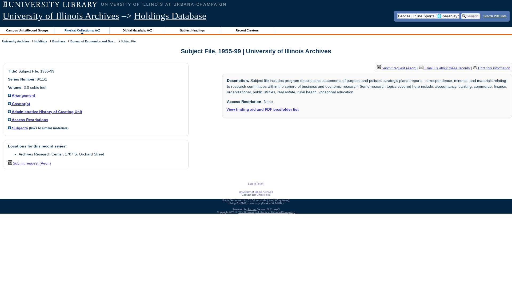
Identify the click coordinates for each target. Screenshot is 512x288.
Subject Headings (192, 30)
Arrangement (23, 95)
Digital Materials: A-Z (137, 30)
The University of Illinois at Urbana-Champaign (266, 212)
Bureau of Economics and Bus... (93, 41)
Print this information (493, 68)
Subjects (19, 128)
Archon (252, 209)
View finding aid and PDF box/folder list (262, 109)
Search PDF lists (494, 15)
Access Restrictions (29, 120)
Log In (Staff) (256, 183)
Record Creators (247, 30)
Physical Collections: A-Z (82, 30)
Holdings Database (170, 16)
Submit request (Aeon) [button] (32, 163)
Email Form (263, 194)
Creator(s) (20, 104)
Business (58, 41)
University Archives (15, 41)
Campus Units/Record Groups (27, 30)
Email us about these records (446, 68)
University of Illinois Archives (61, 16)
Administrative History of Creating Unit (46, 112)
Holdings (40, 41)
